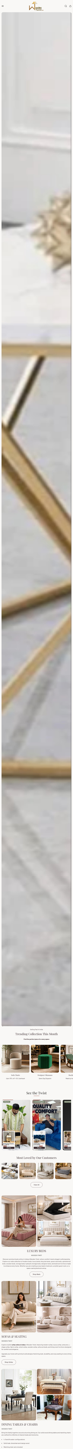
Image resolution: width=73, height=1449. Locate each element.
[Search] (66, 6)
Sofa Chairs (15, 1075)
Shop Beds (36, 1274)
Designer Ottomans (45, 1075)
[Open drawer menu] (2, 6)
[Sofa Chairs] (15, 1059)
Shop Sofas (9, 1362)
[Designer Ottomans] (45, 1059)
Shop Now (9, 1147)
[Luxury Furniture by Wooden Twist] (36, 519)
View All (36, 1185)
